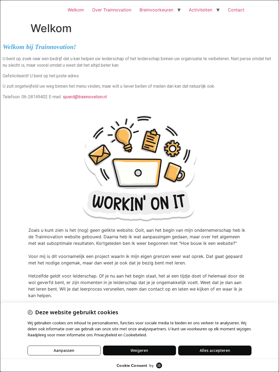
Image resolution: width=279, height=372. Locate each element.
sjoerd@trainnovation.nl (85, 96)
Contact (236, 10)
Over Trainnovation (111, 10)
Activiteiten (200, 10)
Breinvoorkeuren (156, 10)
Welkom (76, 10)
